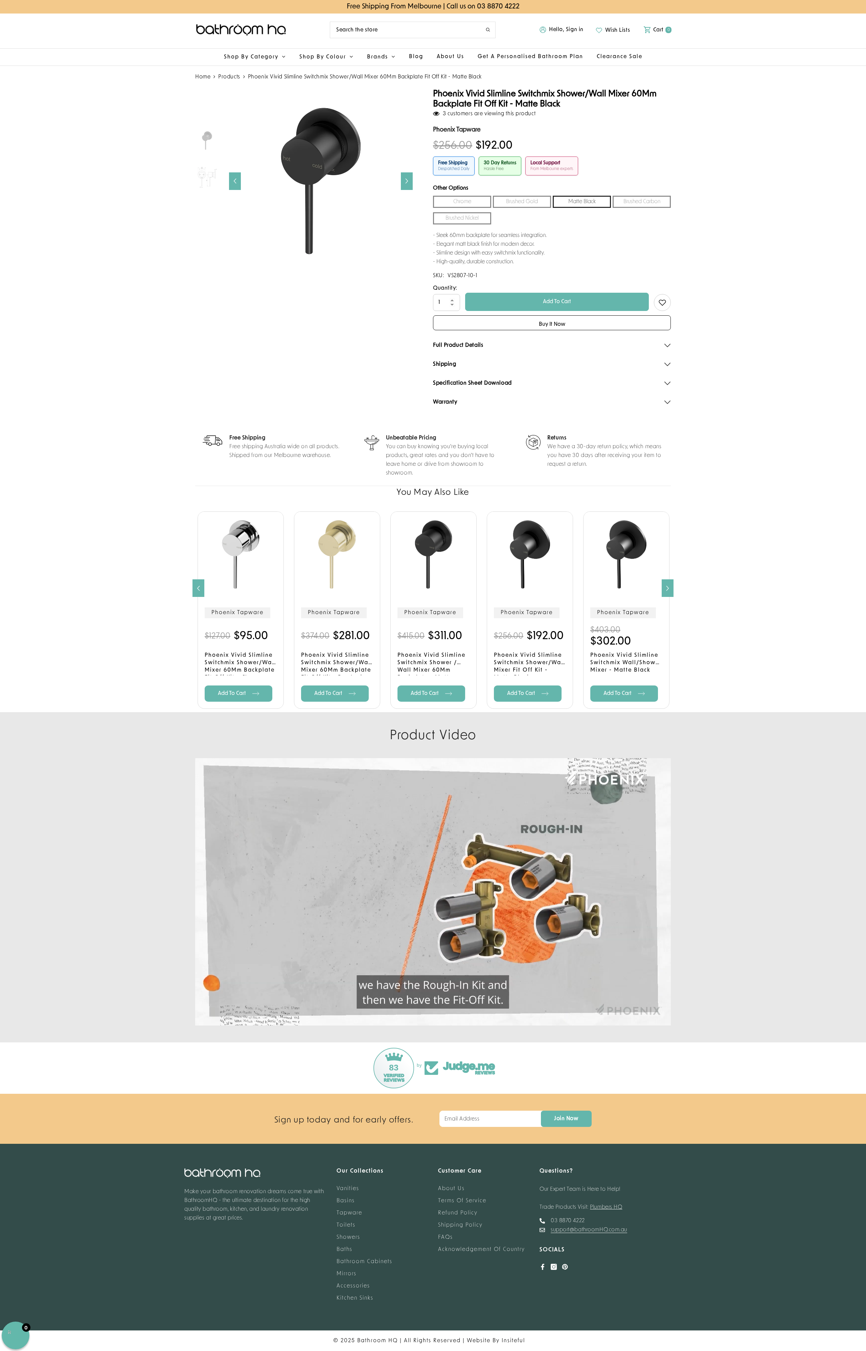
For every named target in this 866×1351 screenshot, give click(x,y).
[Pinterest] (565, 1267)
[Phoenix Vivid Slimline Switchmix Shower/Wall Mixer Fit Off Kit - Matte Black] (530, 554)
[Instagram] (554, 1267)
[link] (271, 447)
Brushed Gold (522, 201)
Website (479, 1341)
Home (202, 77)
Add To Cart (557, 302)
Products (229, 77)
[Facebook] (543, 1267)
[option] (321, 181)
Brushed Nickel (462, 218)
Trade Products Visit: (581, 1207)
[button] (235, 181)
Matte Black (582, 201)
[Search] (413, 30)
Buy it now (552, 324)
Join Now (566, 1118)
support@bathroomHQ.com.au (589, 1230)
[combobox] (402, 30)
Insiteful (513, 1341)
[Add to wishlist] (662, 302)
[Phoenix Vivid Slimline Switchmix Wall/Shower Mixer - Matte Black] (626, 554)
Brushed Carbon (641, 201)
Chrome (462, 201)
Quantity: (445, 288)
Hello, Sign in (566, 29)
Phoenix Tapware (237, 613)
